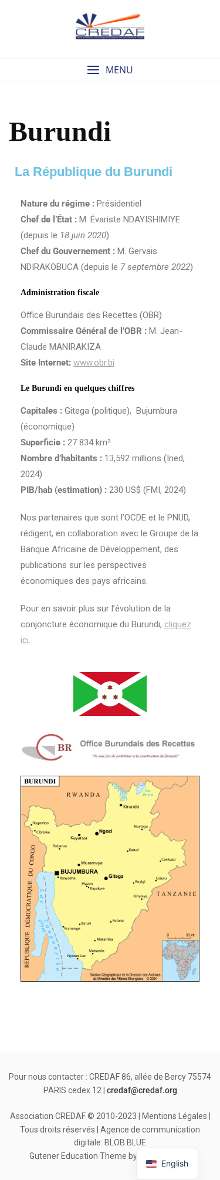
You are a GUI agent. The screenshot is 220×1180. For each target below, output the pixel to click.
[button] (110, 70)
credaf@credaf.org (142, 1090)
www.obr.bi (93, 362)
